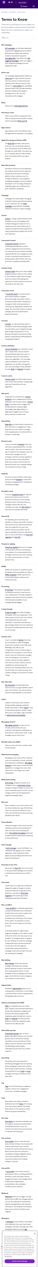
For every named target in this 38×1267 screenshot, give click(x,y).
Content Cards (10, 271)
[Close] (35, 1233)
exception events (17, 495)
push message (11, 848)
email (22, 1071)
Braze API (11, 144)
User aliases (9, 1121)
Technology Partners (21, 106)
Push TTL (18, 868)
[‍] (9, 2)
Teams (21, 1104)
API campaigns (10, 48)
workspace (10, 1222)
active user (8, 78)
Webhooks (8, 1197)
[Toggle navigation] (33, 6)
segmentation (17, 988)
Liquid (26, 708)
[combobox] (25, 6)
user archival (17, 86)
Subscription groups (12, 1034)
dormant (21, 444)
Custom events (10, 379)
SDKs (7, 1006)
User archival (9, 1141)
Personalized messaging (17, 833)
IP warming (9, 590)
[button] (23, 2)
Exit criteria (25, 507)
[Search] (21, 6)
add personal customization (16, 715)
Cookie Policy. (8, 1256)
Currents (8, 324)
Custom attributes (11, 349)
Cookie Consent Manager (19, 1261)
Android (20, 369)
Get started (12, 12)
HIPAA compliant (11, 575)
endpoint (19, 479)
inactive (21, 640)
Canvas (7, 219)
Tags (6, 1086)
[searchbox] (19, 37)
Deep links (8, 424)
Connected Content (11, 244)
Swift (12, 369)
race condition (11, 908)
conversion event (12, 294)
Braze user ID (22, 121)
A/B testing (9, 783)
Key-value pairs (10, 685)
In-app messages (10, 612)
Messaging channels (11, 725)
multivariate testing (23, 785)
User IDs (17, 537)
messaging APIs (10, 58)
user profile (10, 1171)
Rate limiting (9, 963)
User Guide (4, 12)
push (29, 1071)
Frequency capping (11, 547)
